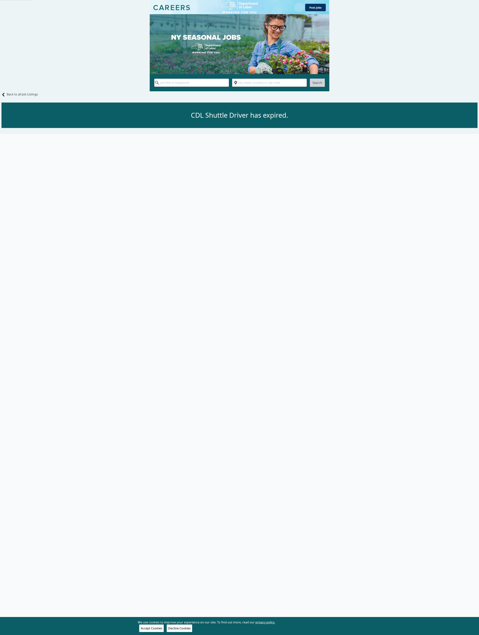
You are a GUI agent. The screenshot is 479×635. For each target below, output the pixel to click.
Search (317, 83)
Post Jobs (315, 7)
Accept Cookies (151, 628)
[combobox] (191, 83)
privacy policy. (265, 622)
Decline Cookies (179, 628)
